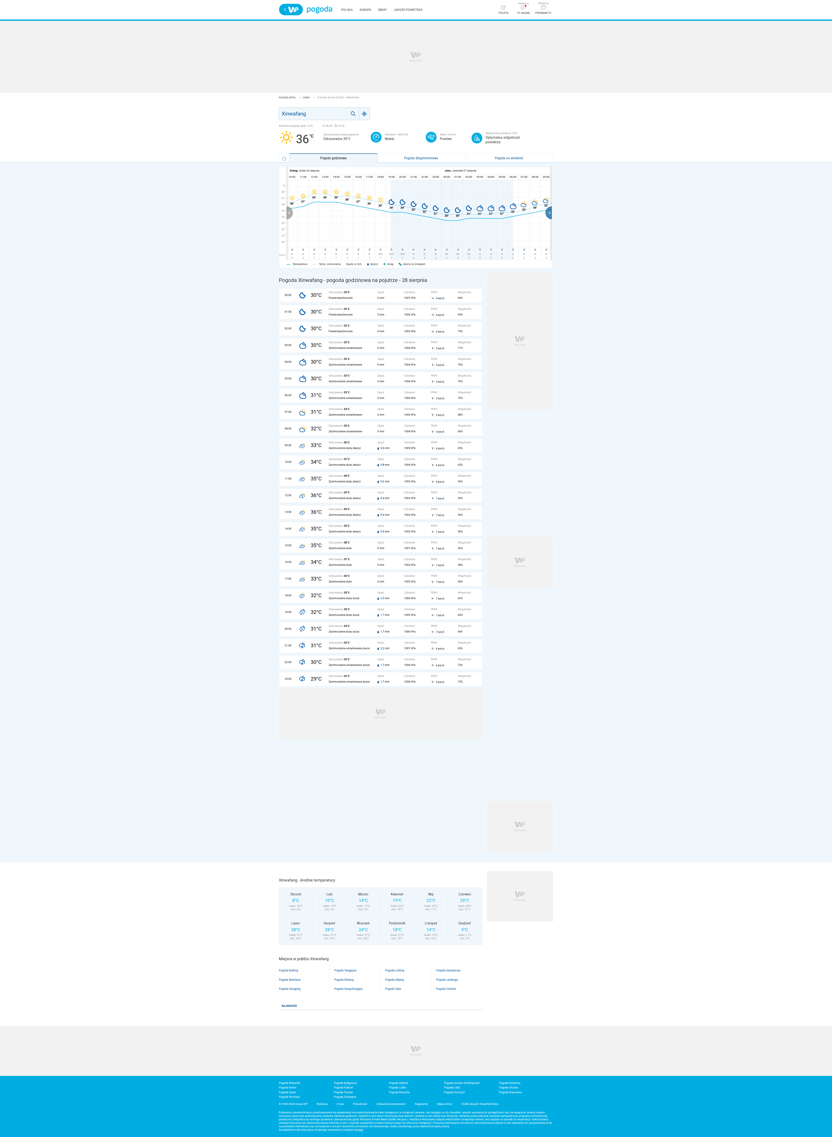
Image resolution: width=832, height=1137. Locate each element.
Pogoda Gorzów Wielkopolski (462, 1083)
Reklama (322, 1104)
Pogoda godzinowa (333, 158)
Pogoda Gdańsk (398, 1083)
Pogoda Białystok (289, 1083)
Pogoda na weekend (509, 158)
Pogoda (319, 9)
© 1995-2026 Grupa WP (293, 1104)
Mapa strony (444, 1104)
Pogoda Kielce (287, 1087)
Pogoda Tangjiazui (345, 970)
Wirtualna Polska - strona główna (291, 9)
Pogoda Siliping (394, 980)
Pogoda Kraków (343, 1087)
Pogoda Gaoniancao (448, 970)
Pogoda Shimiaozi (290, 980)
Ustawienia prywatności (391, 1104)
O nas (340, 1104)
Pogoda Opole (287, 1092)
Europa (365, 9)
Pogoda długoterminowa (421, 158)
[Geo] (364, 113)
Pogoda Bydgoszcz (345, 1083)
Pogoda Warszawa (510, 1092)
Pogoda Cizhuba (446, 989)
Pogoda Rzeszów (399, 1092)
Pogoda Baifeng (288, 970)
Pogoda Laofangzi (447, 980)
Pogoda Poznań (343, 1092)
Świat (382, 9)
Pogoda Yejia (393, 989)
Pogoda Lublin (397, 1087)
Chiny (307, 97)
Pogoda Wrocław (289, 1096)
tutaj (360, 1129)
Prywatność (360, 1104)
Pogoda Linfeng (394, 970)
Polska (347, 9)
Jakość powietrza (408, 9)
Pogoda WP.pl (288, 97)
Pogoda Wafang (344, 980)
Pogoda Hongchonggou (348, 989)
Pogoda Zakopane (345, 1096)
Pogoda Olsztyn (508, 1087)
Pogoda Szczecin (454, 1092)
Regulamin (421, 1104)
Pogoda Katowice (509, 1083)
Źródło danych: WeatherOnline (479, 1104)
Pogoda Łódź (452, 1087)
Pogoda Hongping (290, 989)
